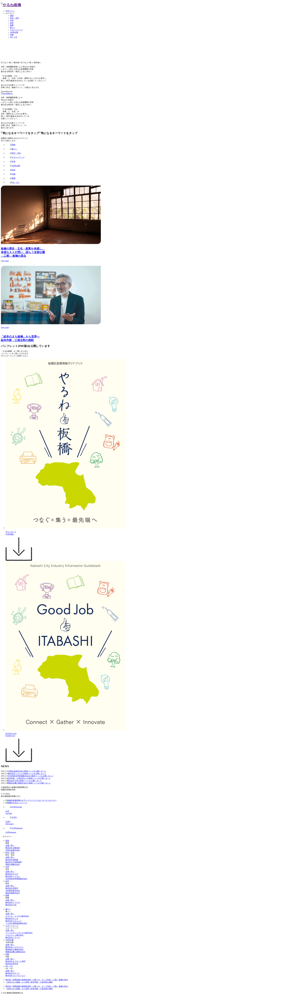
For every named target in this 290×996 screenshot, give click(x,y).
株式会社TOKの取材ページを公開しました (24, 781)
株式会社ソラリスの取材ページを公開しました (27, 774)
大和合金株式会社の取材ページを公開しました (27, 771)
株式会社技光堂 (11, 964)
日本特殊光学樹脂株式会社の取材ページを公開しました (30, 776)
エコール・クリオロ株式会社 (17, 916)
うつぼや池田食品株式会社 (16, 923)
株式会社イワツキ (12, 902)
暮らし (12, 28)
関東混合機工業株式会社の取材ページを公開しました (29, 783)
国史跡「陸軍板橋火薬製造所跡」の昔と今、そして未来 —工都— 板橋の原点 (36, 980)
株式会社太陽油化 (12, 848)
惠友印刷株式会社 (12, 893)
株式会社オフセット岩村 (15, 961)
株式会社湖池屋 (11, 860)
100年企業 (14, 32)
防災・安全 (14, 18)
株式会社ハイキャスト (14, 947)
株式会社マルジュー (13, 921)
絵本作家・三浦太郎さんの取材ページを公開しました (29, 778)
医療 (12, 25)
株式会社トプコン (12, 876)
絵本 (12, 23)
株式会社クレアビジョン (15, 976)
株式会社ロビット (12, 973)
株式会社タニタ (11, 918)
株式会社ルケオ (11, 874)
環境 (12, 16)
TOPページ (9, 11)
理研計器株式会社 (12, 864)
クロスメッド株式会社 (14, 935)
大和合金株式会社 (12, 850)
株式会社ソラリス (12, 938)
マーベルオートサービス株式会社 (19, 933)
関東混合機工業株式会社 (15, 952)
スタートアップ (16, 30)
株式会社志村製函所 (13, 862)
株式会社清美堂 (11, 888)
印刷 (12, 35)
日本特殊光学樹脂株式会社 (16, 879)
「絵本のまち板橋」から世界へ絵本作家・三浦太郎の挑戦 (29, 982)
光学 (12, 20)
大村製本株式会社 (12, 891)
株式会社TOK (11, 905)
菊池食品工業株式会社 (14, 949)
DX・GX (13, 37)
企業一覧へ (9, 845)
